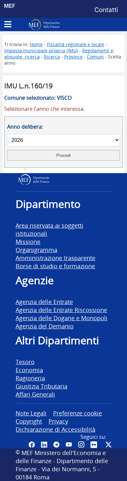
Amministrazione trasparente (55, 258)
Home (36, 44)
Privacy (58, 421)
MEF (9, 5)
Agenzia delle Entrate (44, 301)
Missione (28, 241)
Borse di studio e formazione (55, 266)
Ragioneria (30, 378)
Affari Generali (35, 394)
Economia (29, 370)
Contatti (106, 10)
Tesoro (25, 362)
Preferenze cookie (77, 413)
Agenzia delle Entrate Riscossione (61, 310)
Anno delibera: (25, 126)
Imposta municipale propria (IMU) (41, 50)
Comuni (95, 57)
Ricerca (52, 57)
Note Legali (31, 413)
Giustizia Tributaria (41, 386)
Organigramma (36, 250)
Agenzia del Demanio (45, 326)
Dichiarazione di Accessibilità (55, 429)
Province (73, 57)
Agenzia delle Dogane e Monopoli (61, 318)
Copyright (29, 421)
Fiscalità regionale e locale (75, 44)
